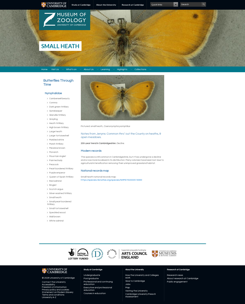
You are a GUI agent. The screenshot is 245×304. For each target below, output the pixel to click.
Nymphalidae (53, 93)
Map (127, 287)
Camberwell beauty (59, 98)
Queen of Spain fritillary (61, 177)
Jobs (127, 284)
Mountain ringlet (57, 156)
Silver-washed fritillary (60, 193)
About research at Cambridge (182, 278)
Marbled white (56, 140)
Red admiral (55, 181)
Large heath (55, 131)
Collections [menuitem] (140, 69)
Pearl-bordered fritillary (61, 168)
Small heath (55, 197)
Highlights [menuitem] (122, 69)
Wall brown (54, 216)
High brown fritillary (59, 127)
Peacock (54, 164)
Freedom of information (54, 287)
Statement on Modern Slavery (57, 292)
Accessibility (48, 284)
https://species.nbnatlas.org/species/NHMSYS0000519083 (111, 180)
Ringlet (53, 185)
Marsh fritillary (56, 144)
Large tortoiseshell (59, 135)
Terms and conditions (53, 295)
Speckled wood (57, 212)
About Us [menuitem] (89, 69)
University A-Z (49, 297)
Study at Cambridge (81, 5)
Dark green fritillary (59, 107)
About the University (106, 5)
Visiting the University (136, 291)
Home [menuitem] (44, 69)
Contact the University (54, 282)
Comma (53, 102)
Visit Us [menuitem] (55, 69)
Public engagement (177, 282)
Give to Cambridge (135, 281)
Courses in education (95, 293)
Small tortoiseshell (58, 208)
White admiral (56, 221)
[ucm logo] (164, 254)
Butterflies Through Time (58, 82)
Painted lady (55, 160)
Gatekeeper (55, 111)
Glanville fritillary (57, 115)
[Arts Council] (127, 254)
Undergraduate (92, 275)
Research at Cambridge (133, 5)
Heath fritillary (56, 123)
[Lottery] (78, 254)
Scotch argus (56, 189)
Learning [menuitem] (105, 69)
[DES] (97, 254)
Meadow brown (57, 148)
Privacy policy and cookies (55, 290)
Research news (175, 275)
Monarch (53, 152)
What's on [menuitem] (71, 69)
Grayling (53, 119)
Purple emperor (57, 173)
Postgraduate (91, 278)
